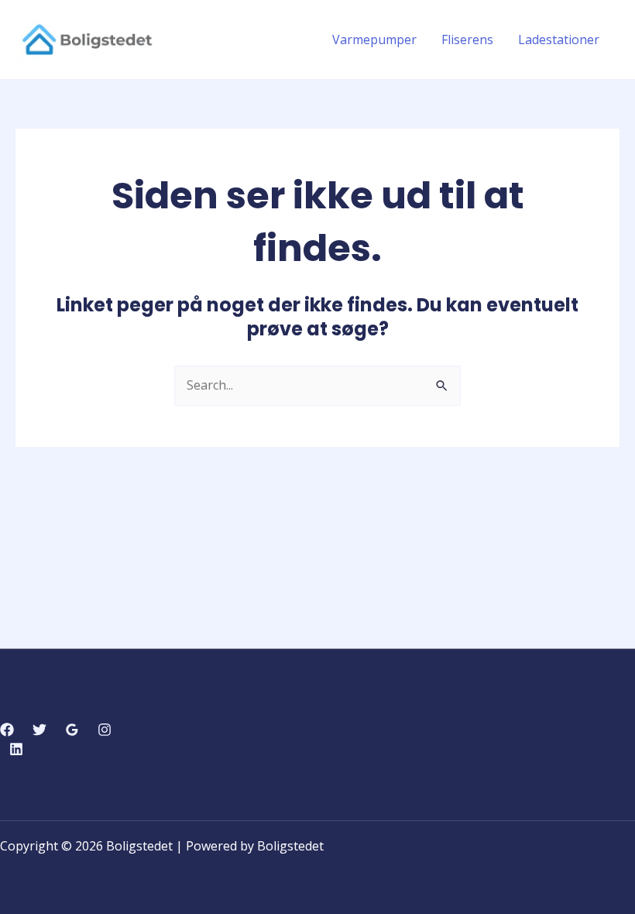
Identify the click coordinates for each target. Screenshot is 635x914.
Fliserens (467, 39)
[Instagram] (105, 730)
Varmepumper (374, 39)
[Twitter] (39, 730)
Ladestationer (558, 39)
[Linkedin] (16, 749)
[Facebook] (7, 730)
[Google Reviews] (72, 730)
